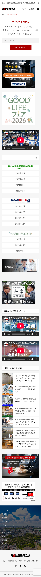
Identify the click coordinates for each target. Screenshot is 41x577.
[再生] (5, 148)
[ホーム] (2, 14)
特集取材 (4, 540)
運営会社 (4, 514)
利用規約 (4, 517)
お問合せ (4, 521)
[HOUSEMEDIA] (8, 9)
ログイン (24, 9)
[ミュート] (32, 148)
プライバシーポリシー (8, 525)
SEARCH (38, 3)
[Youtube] (20, 566)
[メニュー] (37, 9)
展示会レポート (6, 532)
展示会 (4, 544)
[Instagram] (16, 566)
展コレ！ (4, 536)
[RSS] (25, 566)
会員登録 (31, 9)
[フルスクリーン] (36, 148)
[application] (20, 140)
